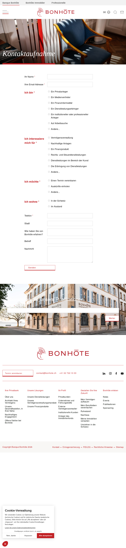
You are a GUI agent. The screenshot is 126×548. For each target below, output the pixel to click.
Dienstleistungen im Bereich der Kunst (69, 160)
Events (106, 400)
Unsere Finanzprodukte (38, 406)
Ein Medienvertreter (60, 97)
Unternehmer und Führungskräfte (66, 401)
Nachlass (85, 414)
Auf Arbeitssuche (59, 123)
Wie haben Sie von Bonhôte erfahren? (33, 232)
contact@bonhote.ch (46, 373)
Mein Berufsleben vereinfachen (89, 406)
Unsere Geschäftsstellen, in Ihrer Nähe (14, 408)
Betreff (27, 241)
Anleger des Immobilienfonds (65, 417)
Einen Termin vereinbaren (63, 180)
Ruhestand (86, 411)
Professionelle (58, 3)
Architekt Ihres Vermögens (11, 401)
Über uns (9, 396)
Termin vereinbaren (13, 373)
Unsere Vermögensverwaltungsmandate (42, 401)
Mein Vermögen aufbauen (88, 400)
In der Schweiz (58, 200)
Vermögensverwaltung (62, 137)
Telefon (28, 215)
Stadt (27, 223)
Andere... (55, 128)
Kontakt (55, 447)
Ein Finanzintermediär (61, 102)
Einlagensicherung (71, 447)
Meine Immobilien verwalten (89, 419)
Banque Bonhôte (10, 3)
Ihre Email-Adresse (33, 84)
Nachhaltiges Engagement (11, 415)
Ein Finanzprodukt (60, 149)
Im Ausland (56, 206)
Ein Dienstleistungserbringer (65, 108)
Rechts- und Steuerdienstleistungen (68, 154)
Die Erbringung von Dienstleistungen (69, 166)
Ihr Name (29, 76)
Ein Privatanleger (59, 91)
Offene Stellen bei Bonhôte (13, 421)
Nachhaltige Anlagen (61, 143)
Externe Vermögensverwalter (67, 407)
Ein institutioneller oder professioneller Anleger (69, 116)
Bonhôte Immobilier (35, 3)
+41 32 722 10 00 (67, 373)
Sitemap (120, 447)
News (105, 396)
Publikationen (109, 404)
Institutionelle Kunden (68, 412)
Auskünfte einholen (60, 186)
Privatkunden (64, 396)
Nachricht (29, 248)
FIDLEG (87, 447)
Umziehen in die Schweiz (88, 425)
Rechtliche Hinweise (103, 447)
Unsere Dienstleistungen (38, 396)
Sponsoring (108, 407)
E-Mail (10, 306)
